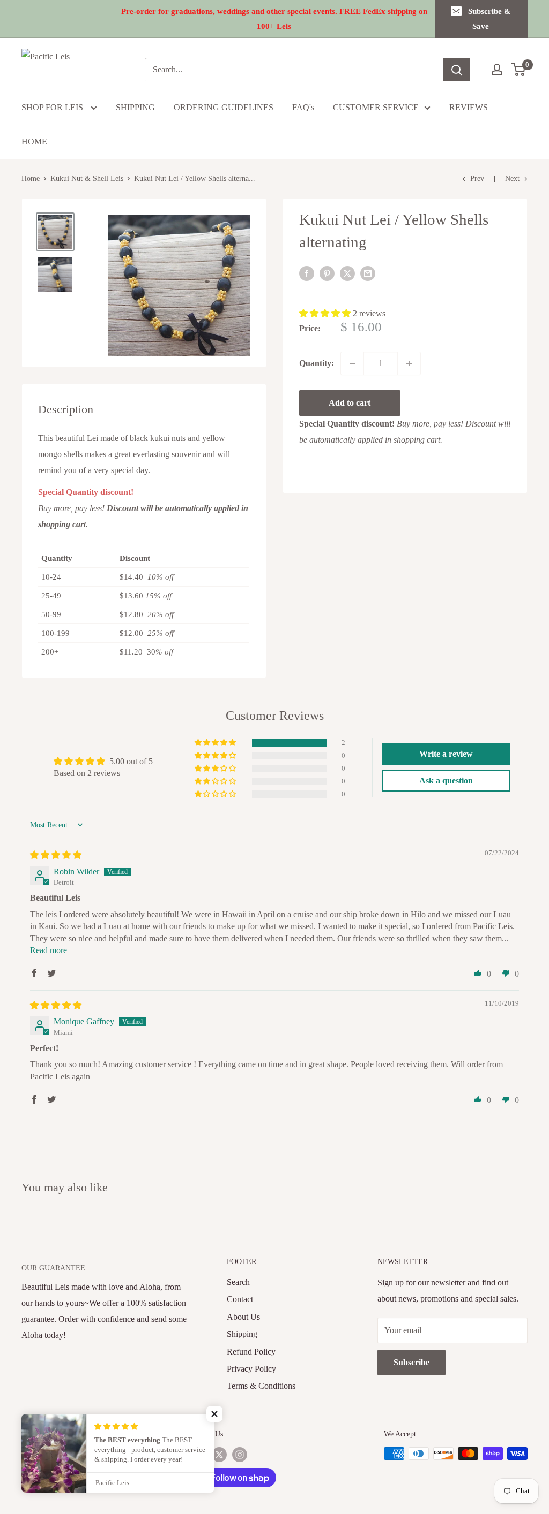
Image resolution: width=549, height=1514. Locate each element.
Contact (240, 1299)
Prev (477, 178)
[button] (326, 313)
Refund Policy (251, 1351)
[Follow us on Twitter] (219, 1454)
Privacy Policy (251, 1368)
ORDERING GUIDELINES (223, 107)
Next (512, 178)
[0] (518, 69)
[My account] (497, 69)
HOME (34, 141)
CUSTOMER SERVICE (376, 107)
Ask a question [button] (446, 780)
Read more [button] (48, 950)
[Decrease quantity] (352, 363)
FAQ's (303, 107)
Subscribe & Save (489, 19)
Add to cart (349, 402)
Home (30, 178)
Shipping (242, 1333)
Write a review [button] (446, 753)
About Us (243, 1316)
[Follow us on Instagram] (239, 1454)
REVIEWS (468, 107)
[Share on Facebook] (306, 273)
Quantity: (316, 363)
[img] (55, 854)
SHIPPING (135, 107)
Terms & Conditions (261, 1385)
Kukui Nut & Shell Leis (86, 178)
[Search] (456, 69)
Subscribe (411, 1362)
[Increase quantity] (409, 363)
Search (238, 1282)
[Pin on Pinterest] (327, 273)
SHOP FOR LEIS (53, 107)
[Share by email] (367, 273)
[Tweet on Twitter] (347, 273)
